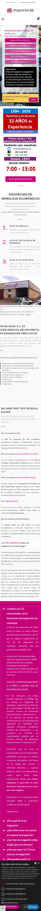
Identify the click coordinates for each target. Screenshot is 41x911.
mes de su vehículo (20, 62)
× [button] (38, 863)
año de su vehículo (20, 56)
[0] (37, 19)
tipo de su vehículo (20, 51)
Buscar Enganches (20, 179)
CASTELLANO (10, 2)
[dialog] (20, 886)
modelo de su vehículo (20, 46)
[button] (20, 903)
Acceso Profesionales (27, 2)
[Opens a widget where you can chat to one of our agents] (33, 907)
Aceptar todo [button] (10, 907)
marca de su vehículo (20, 40)
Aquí (33, 100)
